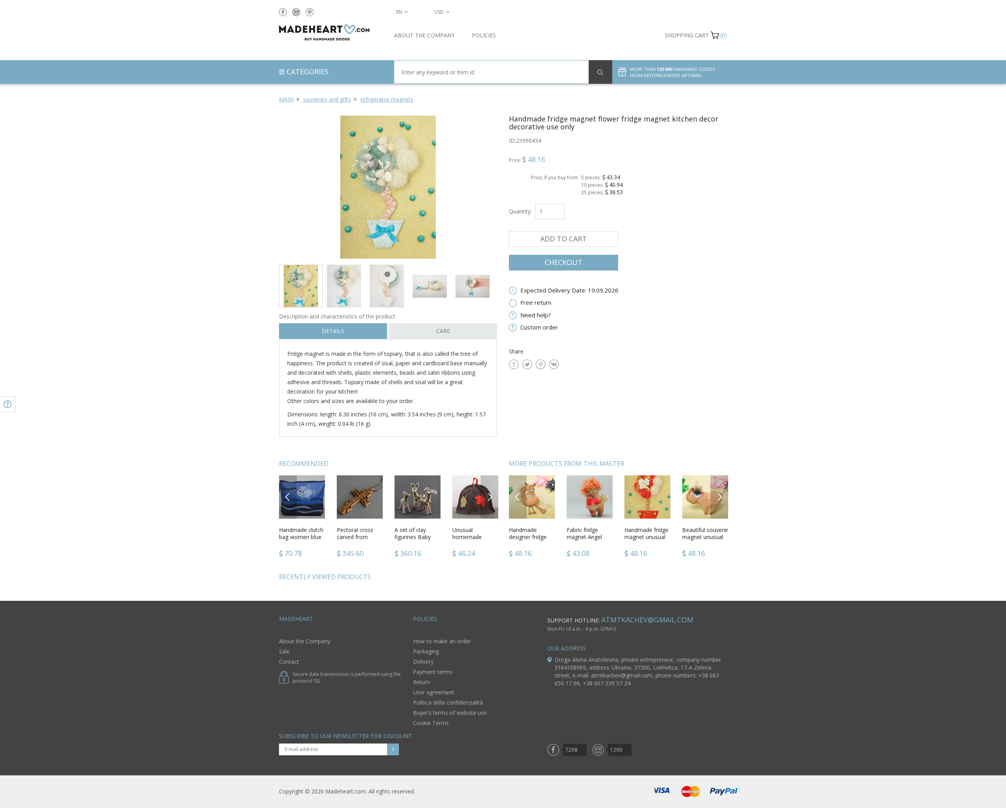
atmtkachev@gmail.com (647, 619)
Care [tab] (443, 331)
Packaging (426, 651)
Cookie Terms (431, 723)
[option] (388, 187)
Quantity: (520, 211)
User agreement (433, 692)
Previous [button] (288, 497)
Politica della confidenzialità (448, 702)
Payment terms (432, 671)
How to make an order (442, 641)
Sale (284, 651)
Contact (289, 661)
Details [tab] (333, 331)
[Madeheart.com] (330, 32)
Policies (484, 35)
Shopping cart (687, 35)
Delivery (423, 661)
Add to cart (563, 238)
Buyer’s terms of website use (450, 712)
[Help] (8, 404)
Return (421, 682)
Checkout (563, 262)
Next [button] (490, 497)
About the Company (424, 35)
